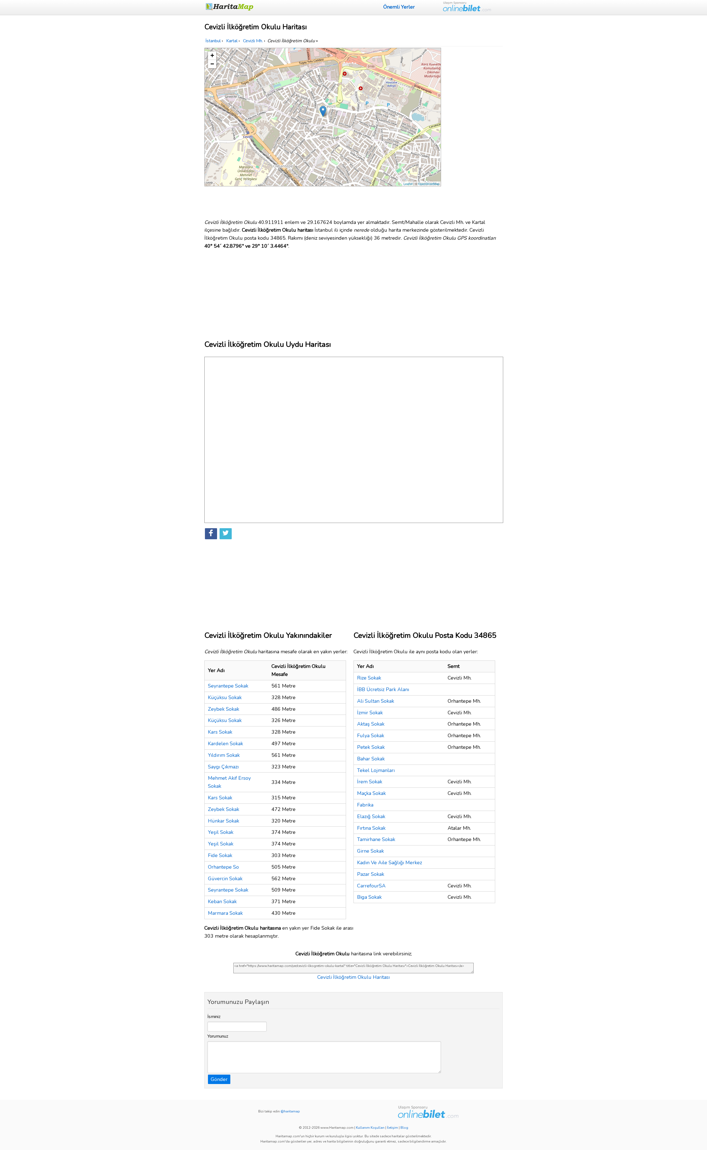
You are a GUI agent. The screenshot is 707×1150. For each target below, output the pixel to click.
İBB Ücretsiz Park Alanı (383, 689)
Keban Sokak (222, 901)
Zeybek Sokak (223, 709)
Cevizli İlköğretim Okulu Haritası (353, 977)
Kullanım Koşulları (370, 1127)
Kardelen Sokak (225, 743)
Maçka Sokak (371, 793)
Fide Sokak (220, 855)
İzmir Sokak (370, 712)
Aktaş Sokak (370, 724)
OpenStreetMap (428, 183)
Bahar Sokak (371, 758)
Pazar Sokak (370, 874)
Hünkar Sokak (223, 821)
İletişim (392, 1127)
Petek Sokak (371, 747)
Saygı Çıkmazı (223, 766)
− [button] (212, 63)
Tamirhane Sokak (376, 839)
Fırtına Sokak (371, 828)
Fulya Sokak (370, 735)
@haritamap (290, 1111)
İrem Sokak (369, 781)
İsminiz (214, 1017)
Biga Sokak (369, 897)
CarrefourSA (371, 885)
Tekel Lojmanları (376, 770)
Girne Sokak (370, 851)
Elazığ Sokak (371, 816)
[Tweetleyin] (226, 533)
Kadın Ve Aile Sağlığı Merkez (389, 862)
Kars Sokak (220, 732)
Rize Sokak (369, 678)
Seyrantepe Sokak (228, 686)
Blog (404, 1127)
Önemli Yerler (399, 7)
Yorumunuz (217, 1036)
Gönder (219, 1079)
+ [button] (212, 55)
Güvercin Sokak (225, 878)
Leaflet (408, 183)
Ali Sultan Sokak (375, 701)
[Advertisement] (472, 130)
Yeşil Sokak (220, 832)
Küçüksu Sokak (225, 697)
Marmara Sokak (225, 913)
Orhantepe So (223, 867)
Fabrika (365, 805)
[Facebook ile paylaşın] (211, 533)
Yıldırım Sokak (224, 755)
